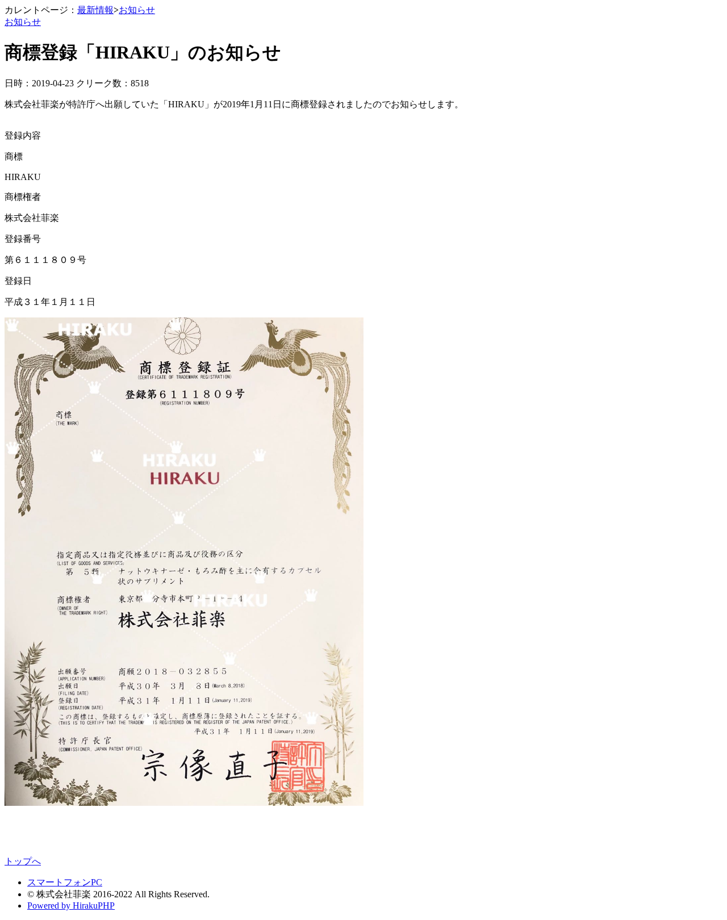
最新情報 (95, 10)
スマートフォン (59, 882)
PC (96, 882)
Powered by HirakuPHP (71, 905)
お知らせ (137, 10)
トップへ (23, 861)
